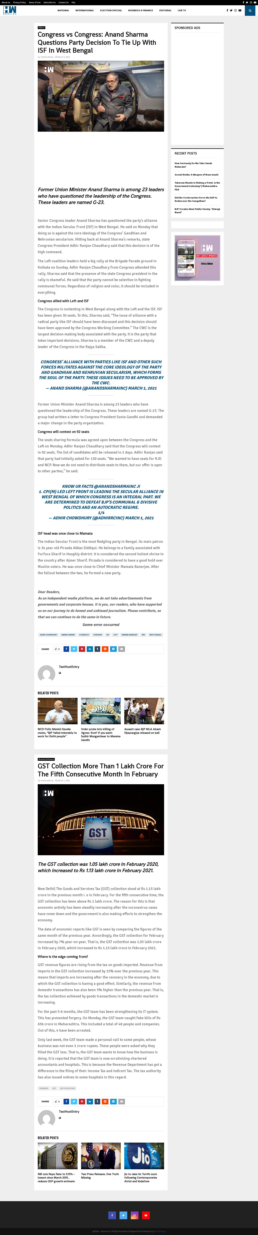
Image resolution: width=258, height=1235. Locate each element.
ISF (107, 635)
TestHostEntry (47, 57)
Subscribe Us (50, 2)
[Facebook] (228, 10)
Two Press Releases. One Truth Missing (100, 1176)
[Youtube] (241, 10)
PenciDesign (160, 1231)
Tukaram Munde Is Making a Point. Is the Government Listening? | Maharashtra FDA (197, 186)
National (63, 10)
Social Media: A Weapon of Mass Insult (196, 174)
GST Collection (67, 1088)
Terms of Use (35, 2)
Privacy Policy (19, 2)
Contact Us (64, 2)
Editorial (165, 10)
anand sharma (68, 635)
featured (97, 635)
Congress (84, 635)
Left (115, 635)
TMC (143, 635)
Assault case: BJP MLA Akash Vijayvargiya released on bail (142, 731)
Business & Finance (140, 10)
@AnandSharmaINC (115, 486)
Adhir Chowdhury (48, 635)
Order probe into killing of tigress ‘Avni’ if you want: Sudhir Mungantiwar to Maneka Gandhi (100, 734)
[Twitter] (232, 10)
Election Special (111, 10)
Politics (41, 28)
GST (54, 1088)
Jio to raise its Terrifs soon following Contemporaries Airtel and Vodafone (140, 1177)
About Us (6, 2)
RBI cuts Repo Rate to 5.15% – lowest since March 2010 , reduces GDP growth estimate (56, 1177)
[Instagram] (236, 10)
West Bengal (155, 635)
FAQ (73, 2)
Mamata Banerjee (129, 635)
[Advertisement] (101, 161)
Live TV (182, 10)
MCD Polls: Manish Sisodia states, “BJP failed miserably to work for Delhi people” (57, 732)
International (84, 10)
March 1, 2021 (142, 388)
